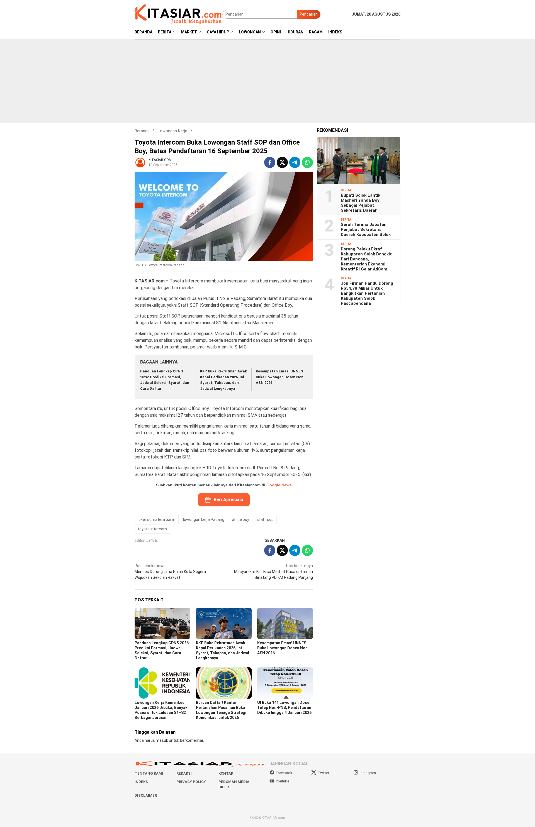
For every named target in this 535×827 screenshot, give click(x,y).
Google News (279, 485)
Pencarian (309, 14)
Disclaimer (146, 795)
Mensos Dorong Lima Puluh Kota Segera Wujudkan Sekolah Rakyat (170, 571)
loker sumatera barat (157, 519)
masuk (162, 740)
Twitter (323, 773)
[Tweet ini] (282, 162)
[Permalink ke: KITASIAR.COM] (140, 162)
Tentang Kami (149, 773)
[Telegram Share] (294, 162)
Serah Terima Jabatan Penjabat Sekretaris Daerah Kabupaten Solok (366, 229)
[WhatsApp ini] (307, 162)
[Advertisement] (267, 81)
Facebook (284, 773)
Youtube (282, 781)
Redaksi (184, 773)
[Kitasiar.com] (178, 14)
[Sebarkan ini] (269, 162)
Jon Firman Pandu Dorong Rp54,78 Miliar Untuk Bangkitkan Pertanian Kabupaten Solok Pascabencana (367, 293)
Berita (346, 190)
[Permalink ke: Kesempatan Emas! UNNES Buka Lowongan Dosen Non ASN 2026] (285, 623)
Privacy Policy (191, 782)
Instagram (368, 773)
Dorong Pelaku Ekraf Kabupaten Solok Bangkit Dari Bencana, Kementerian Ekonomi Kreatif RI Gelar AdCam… (366, 258)
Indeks (141, 782)
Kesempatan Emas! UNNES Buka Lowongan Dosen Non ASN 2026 (279, 377)
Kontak (225, 773)
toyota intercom (152, 529)
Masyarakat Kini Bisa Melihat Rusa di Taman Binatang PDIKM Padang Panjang (273, 571)
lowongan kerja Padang (203, 519)
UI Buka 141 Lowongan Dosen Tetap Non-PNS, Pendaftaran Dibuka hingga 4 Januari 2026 (284, 707)
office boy (240, 519)
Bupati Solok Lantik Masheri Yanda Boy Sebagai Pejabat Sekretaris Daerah (360, 202)
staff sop (265, 519)
